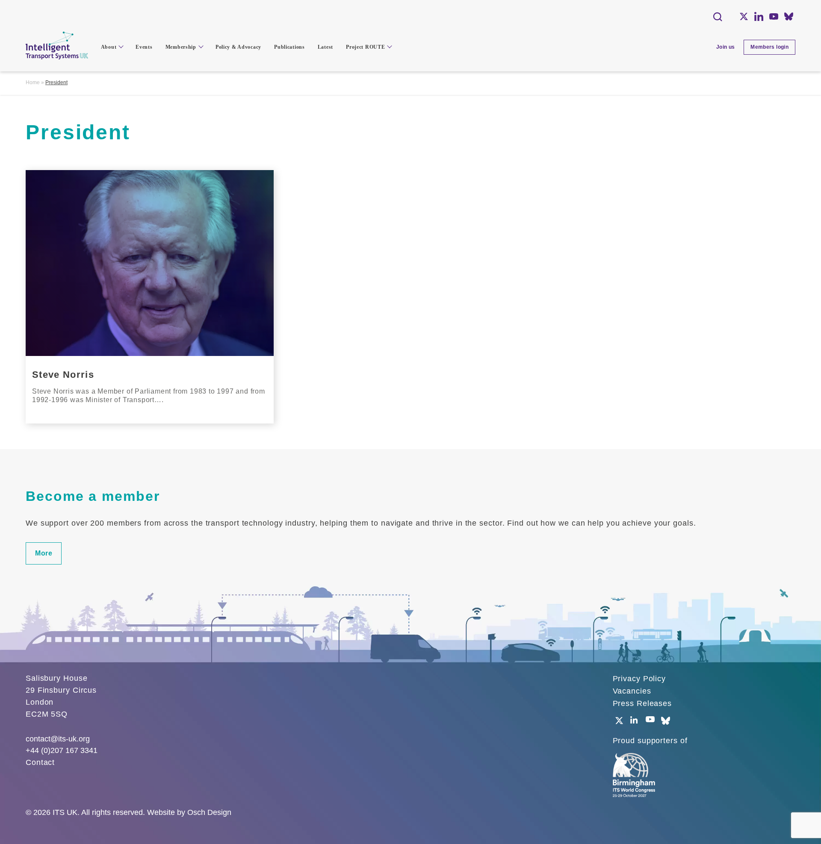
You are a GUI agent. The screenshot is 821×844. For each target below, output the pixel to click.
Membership (180, 47)
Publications (289, 47)
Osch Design (209, 812)
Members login (769, 47)
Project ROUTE (365, 47)
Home (33, 82)
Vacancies (632, 691)
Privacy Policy (639, 678)
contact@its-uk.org (58, 739)
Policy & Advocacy (238, 47)
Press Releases (642, 703)
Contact (40, 762)
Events (144, 47)
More (43, 553)
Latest (325, 47)
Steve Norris (63, 374)
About (109, 47)
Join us (725, 47)
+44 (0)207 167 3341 (61, 750)
